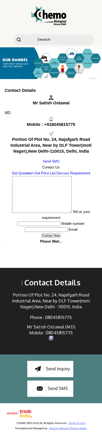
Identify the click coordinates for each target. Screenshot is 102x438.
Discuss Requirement (73, 173)
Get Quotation (22, 173)
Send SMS (51, 161)
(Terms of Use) (76, 423)
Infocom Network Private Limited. (68, 428)
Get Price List (45, 173)
